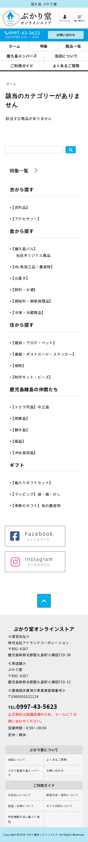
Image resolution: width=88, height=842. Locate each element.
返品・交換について (21, 806)
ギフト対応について (59, 806)
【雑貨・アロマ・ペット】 (36, 342)
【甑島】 (21, 441)
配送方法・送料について (62, 795)
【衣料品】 (23, 207)
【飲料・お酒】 (27, 289)
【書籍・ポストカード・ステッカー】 (46, 354)
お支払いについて (19, 795)
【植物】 (21, 365)
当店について (66, 55)
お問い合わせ (55, 770)
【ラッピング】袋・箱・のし (38, 494)
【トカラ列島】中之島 (32, 406)
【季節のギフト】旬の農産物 (38, 505)
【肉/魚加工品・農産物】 (35, 266)
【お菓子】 (23, 278)
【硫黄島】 (23, 418)
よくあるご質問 (66, 65)
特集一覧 (20, 170)
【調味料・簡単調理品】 (34, 301)
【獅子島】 (23, 429)
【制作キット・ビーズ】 (34, 376)
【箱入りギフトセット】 (34, 482)
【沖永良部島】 (27, 452)
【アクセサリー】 (28, 218)
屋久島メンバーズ (22, 55)
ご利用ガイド (21, 65)
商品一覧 (73, 46)
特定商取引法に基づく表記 (24, 819)
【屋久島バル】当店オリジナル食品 (33, 252)
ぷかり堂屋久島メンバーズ (24, 772)
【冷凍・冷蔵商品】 (30, 312)
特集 (44, 46)
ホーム (14, 46)
